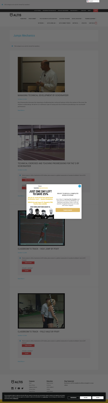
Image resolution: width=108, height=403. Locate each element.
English (91, 1)
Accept (97, 397)
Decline (85, 397)
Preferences (73, 397)
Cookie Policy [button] (45, 396)
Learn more (68, 210)
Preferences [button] (15, 398)
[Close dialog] (79, 186)
